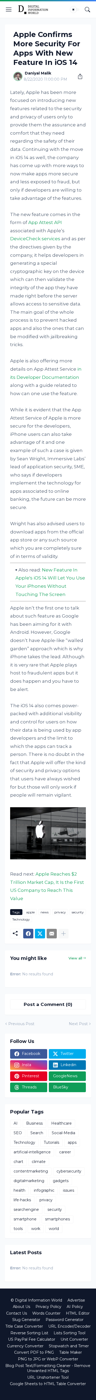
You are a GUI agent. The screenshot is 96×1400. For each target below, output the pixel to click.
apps (72, 1142)
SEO (18, 1132)
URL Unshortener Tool (48, 1377)
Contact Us (16, 1313)
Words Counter (46, 1313)
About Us (21, 1306)
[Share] (78, 76)
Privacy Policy (48, 1306)
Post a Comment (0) (48, 1004)
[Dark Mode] (74, 9)
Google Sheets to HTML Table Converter (48, 1383)
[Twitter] (40, 933)
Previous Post (21, 1023)
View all (75, 958)
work (35, 1228)
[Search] (87, 9)
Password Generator (64, 1319)
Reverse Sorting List (29, 1333)
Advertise (76, 1300)
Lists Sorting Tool (69, 1333)
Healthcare (61, 1123)
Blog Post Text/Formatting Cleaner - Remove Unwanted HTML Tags (47, 1368)
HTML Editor (78, 1313)
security (78, 912)
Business (34, 1123)
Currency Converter (25, 1346)
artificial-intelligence (32, 1152)
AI (16, 1123)
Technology (21, 919)
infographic (44, 1190)
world (54, 1228)
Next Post (78, 1023)
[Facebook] (28, 933)
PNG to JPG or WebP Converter (48, 1359)
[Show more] (63, 933)
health (19, 1190)
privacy (60, 912)
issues (68, 1190)
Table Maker (70, 1352)
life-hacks (22, 1200)
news (45, 912)
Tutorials (51, 1142)
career (65, 1152)
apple (30, 912)
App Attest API (45, 222)
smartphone (25, 1219)
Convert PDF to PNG (34, 1352)
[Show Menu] (9, 9)
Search (36, 1132)
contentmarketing (31, 1171)
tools (18, 1228)
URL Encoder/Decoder (69, 1326)
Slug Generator (26, 1319)
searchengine (26, 1209)
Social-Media (63, 1132)
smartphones (57, 1219)
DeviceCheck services (35, 238)
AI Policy (75, 1306)
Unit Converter (74, 1339)
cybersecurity (69, 1171)
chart (18, 1161)
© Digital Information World (36, 1300)
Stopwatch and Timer (69, 1346)
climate (39, 1161)
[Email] (52, 933)
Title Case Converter (24, 1326)
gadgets (61, 1180)
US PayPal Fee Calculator (31, 1339)
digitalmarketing (29, 1180)
